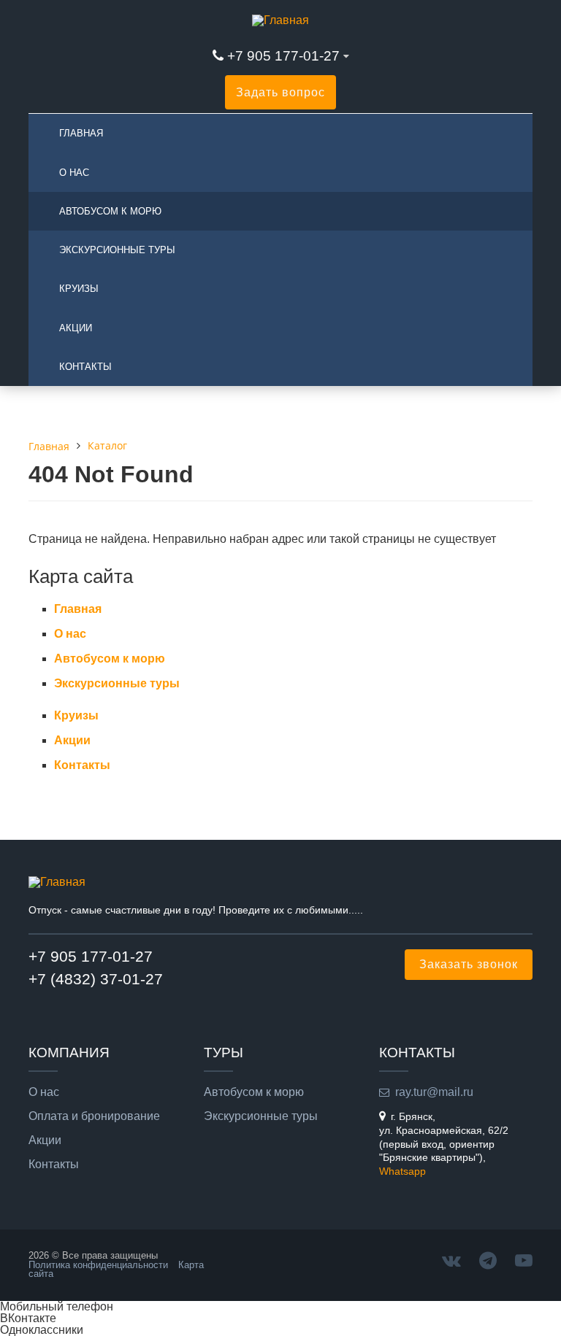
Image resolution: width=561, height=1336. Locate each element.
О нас (74, 172)
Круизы (79, 288)
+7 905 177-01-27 (283, 55)
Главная (81, 133)
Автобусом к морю (110, 211)
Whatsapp (402, 1171)
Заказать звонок (468, 964)
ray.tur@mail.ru (434, 1092)
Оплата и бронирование (94, 1116)
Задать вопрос (280, 92)
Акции (75, 328)
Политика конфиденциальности (98, 1264)
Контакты (85, 366)
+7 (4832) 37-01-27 (95, 978)
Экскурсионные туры (117, 249)
